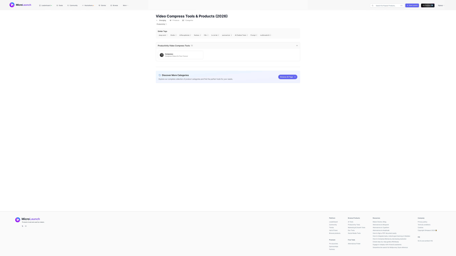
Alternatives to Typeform (381, 227)
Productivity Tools (354, 225)
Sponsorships (333, 246)
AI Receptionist (185, 35)
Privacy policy (422, 222)
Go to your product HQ (425, 241)
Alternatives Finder (354, 244)
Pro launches (333, 244)
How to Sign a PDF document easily (385, 233)
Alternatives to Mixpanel (381, 225)
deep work (163, 35)
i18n (206, 35)
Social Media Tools (354, 233)
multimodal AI (265, 35)
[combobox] (387, 5)
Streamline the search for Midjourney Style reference (390, 247)
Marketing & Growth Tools (356, 227)
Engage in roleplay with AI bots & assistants (387, 244)
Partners (332, 249)
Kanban (197, 35)
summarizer (227, 35)
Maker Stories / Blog (379, 222)
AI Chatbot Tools (241, 35)
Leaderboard (333, 222)
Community (333, 225)
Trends (331, 227)
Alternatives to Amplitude (381, 230)
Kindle (173, 35)
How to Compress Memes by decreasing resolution (389, 239)
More (125, 5)
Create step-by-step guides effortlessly (386, 242)
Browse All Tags (286, 77)
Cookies (420, 227)
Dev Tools (351, 230)
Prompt (254, 35)
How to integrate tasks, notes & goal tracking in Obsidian (391, 236)
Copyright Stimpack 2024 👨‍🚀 (427, 230)
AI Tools (350, 222)
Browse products (334, 233)
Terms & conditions (424, 225)
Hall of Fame (333, 230)
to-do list (215, 35)
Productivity (161, 24)
